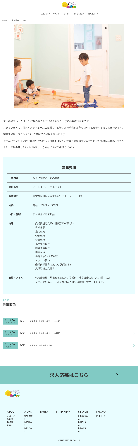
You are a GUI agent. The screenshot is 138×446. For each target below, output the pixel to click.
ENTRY (66, 13)
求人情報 (15, 20)
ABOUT (44, 13)
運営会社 (10, 425)
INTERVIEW (79, 13)
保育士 (26, 20)
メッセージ (11, 416)
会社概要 (10, 419)
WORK (56, 13)
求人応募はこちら (69, 374)
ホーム (5, 20)
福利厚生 (10, 422)
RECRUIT (92, 13)
